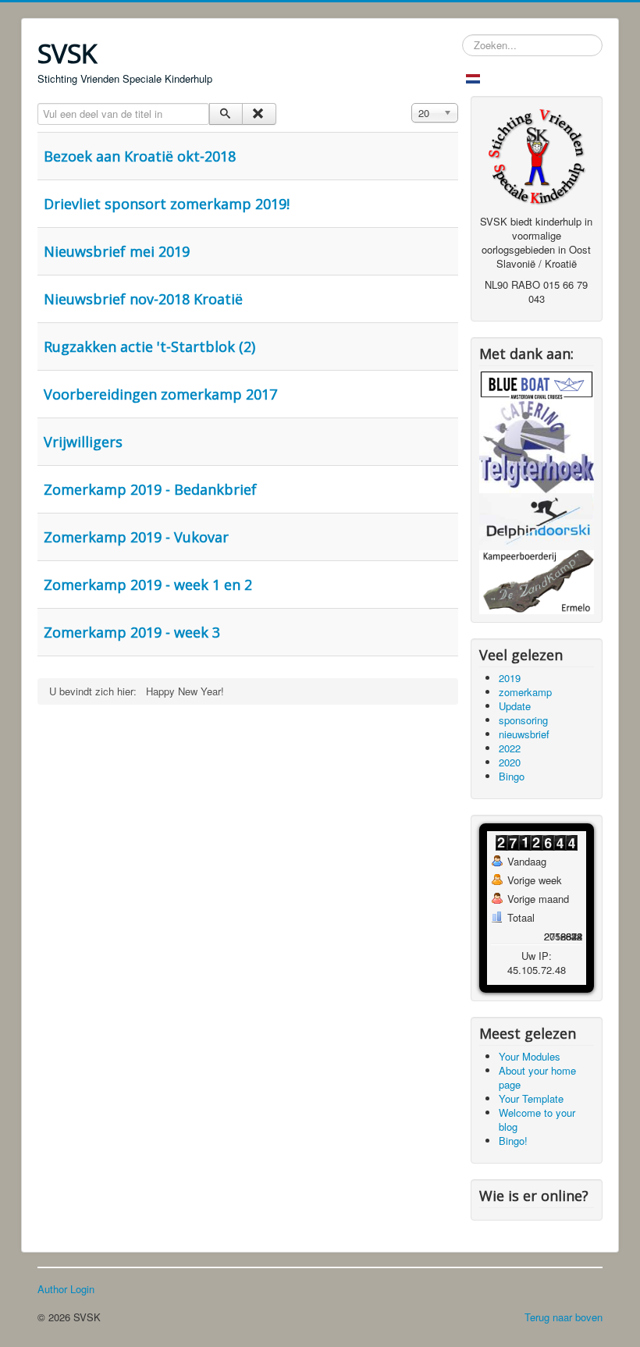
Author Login (65, 1289)
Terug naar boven (563, 1317)
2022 (510, 748)
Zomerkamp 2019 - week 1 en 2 (148, 584)
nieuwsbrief (524, 734)
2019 (510, 677)
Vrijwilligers (83, 441)
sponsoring (523, 720)
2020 (510, 762)
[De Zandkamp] (536, 580)
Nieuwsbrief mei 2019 (117, 251)
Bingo (511, 776)
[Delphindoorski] (536, 519)
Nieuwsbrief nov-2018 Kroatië (143, 299)
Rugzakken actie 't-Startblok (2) (149, 346)
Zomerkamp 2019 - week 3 (132, 632)
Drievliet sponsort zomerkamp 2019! (167, 203)
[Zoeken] (226, 114)
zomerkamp (525, 691)
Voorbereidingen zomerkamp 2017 (160, 394)
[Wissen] (259, 114)
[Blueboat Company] (536, 383)
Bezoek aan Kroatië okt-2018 (140, 156)
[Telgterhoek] (536, 445)
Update (515, 705)
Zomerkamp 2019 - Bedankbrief (150, 489)
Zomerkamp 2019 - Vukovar (136, 537)
